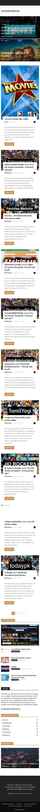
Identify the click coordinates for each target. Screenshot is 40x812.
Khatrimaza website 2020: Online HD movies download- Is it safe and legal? (20, 267)
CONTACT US (5, 702)
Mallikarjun (8, 172)
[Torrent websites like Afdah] (20, 92)
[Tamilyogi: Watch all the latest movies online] (20, 410)
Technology (15, 679)
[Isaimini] (5, 669)
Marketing (5, 729)
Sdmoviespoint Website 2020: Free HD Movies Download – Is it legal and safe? (19, 167)
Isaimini (13, 667)
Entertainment (6, 643)
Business (14, 660)
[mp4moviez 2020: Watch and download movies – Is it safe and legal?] (20, 359)
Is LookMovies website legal (20, 649)
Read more (9, 144)
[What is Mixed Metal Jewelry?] (5, 660)
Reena (3, 36)
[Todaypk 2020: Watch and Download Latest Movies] (20, 565)
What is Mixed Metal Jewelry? (21, 658)
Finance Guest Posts (30, 804)
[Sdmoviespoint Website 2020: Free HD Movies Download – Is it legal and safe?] (20, 160)
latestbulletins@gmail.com (24, 793)
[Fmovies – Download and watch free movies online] (20, 208)
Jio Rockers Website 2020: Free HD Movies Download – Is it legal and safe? (19, 471)
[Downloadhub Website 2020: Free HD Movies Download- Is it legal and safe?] (20, 308)
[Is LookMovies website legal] (5, 651)
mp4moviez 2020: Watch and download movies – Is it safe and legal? (18, 366)
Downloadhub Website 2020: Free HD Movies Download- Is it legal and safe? (19, 316)
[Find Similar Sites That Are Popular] (20, 56)
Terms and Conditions (15, 806)
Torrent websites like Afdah (16, 119)
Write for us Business (8, 804)
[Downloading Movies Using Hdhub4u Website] (20, 635)
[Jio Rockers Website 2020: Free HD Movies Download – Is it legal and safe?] (20, 464)
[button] (37, 3)
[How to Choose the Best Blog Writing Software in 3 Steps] (5, 678)
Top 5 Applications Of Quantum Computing (20, 764)
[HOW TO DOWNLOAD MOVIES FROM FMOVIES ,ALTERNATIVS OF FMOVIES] (20, 31)
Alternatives (5, 24)
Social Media (6, 732)
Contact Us (19, 804)
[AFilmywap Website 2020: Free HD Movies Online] (20, 514)
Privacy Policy (27, 806)
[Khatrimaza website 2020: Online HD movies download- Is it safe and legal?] (20, 259)
